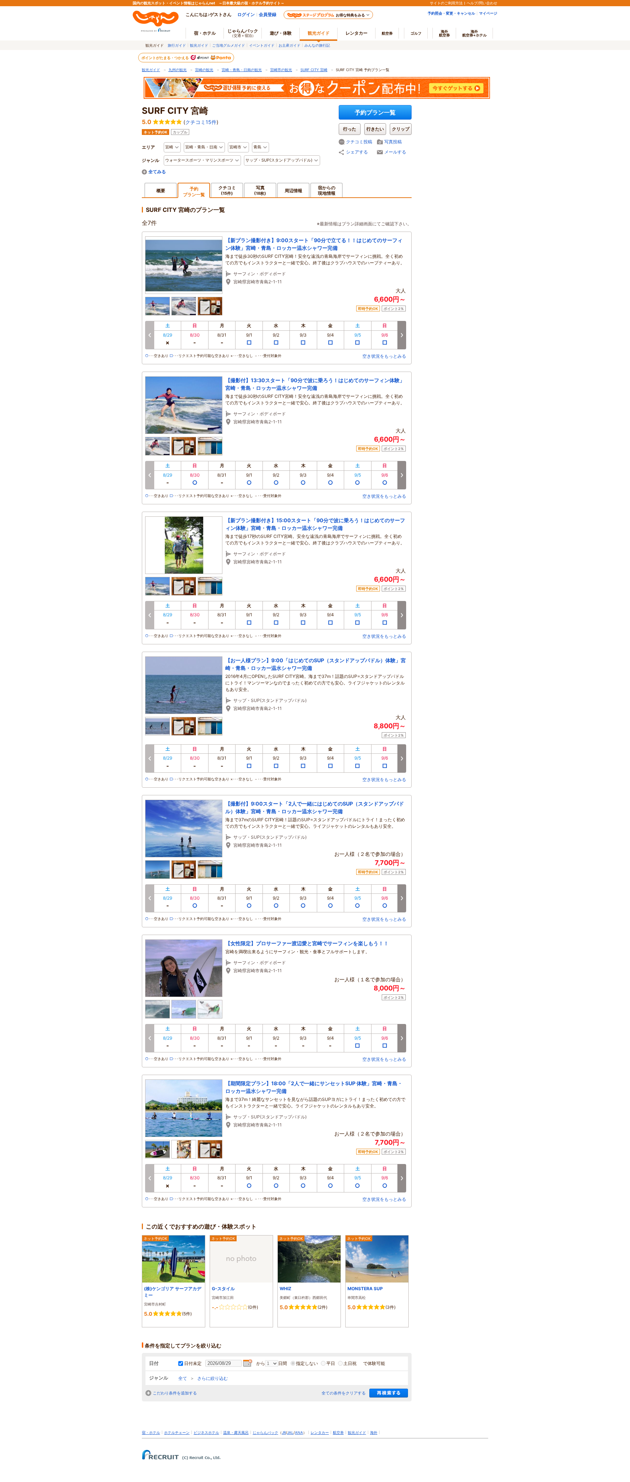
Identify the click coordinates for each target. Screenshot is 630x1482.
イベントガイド (262, 45)
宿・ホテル (151, 1432)
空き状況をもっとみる (384, 356)
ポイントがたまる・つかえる (165, 57)
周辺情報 (293, 190)
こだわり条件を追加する (175, 1393)
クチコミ (227, 190)
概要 (160, 190)
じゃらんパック (243, 33)
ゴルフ (416, 33)
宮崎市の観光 (281, 69)
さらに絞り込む (212, 1378)
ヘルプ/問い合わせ (482, 3)
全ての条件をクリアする (344, 1393)
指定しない (307, 1363)
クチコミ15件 (201, 122)
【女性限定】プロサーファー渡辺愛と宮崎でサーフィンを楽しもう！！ (307, 943)
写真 (260, 190)
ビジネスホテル (206, 1432)
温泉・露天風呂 (236, 1432)
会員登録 (267, 14)
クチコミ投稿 (359, 141)
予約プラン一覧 (375, 112)
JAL (290, 1432)
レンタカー (357, 33)
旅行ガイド (177, 45)
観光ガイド (199, 45)
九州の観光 (177, 69)
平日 (330, 1363)
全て (182, 1378)
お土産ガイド (289, 45)
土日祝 (350, 1363)
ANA (299, 1432)
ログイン (246, 14)
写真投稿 (393, 141)
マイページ (488, 13)
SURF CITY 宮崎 (313, 69)
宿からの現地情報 (326, 190)
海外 (444, 33)
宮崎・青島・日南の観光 (242, 69)
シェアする (357, 152)
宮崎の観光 (204, 69)
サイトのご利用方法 (446, 3)
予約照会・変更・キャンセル (451, 13)
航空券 (387, 33)
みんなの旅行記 (317, 45)
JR (284, 1432)
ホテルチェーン (177, 1432)
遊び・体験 (281, 33)
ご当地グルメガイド (228, 45)
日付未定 (193, 1363)
